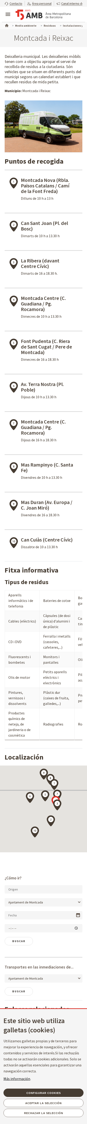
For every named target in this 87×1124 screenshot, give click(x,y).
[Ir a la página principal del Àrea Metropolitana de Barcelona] (43, 15)
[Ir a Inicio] (6, 25)
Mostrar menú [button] (8, 10)
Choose (78, 915)
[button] (13, 3)
